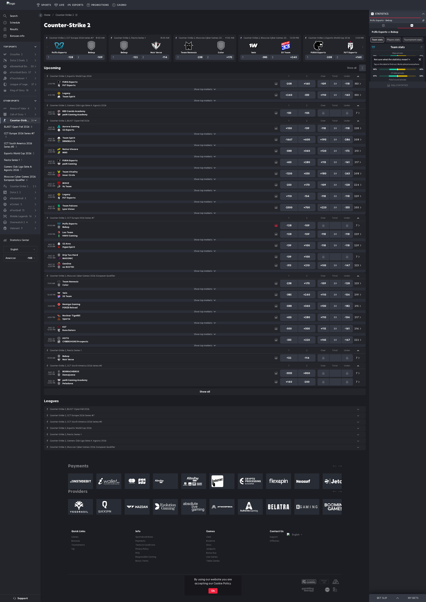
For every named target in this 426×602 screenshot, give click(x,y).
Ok (213, 591)
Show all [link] (351, 68)
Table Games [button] (213, 561)
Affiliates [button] (274, 541)
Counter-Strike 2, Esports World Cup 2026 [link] (71, 76)
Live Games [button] (212, 557)
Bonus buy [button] (211, 553)
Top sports (10, 46)
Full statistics (399, 85)
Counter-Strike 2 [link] (65, 15)
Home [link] (47, 15)
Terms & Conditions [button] (145, 545)
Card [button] (208, 537)
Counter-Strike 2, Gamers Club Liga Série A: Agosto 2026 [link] (78, 105)
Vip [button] (73, 549)
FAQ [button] (137, 553)
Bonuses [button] (75, 541)
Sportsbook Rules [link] (144, 537)
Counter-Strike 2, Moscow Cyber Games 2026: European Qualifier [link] (82, 276)
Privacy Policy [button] (141, 549)
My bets (413, 598)
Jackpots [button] (210, 549)
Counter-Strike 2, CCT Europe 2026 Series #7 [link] (72, 218)
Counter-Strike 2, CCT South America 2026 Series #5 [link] (76, 365)
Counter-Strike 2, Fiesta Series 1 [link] (66, 350)
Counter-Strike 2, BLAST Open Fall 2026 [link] (69, 120)
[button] (119, 5)
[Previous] (47, 47)
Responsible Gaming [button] (145, 557)
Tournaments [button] (78, 545)
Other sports (11, 100)
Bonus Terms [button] (141, 561)
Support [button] (274, 537)
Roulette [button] (210, 541)
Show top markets (203, 89)
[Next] (362, 47)
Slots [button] (208, 545)
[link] (18, 5)
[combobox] (20, 249)
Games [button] (75, 537)
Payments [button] (140, 541)
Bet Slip (382, 598)
